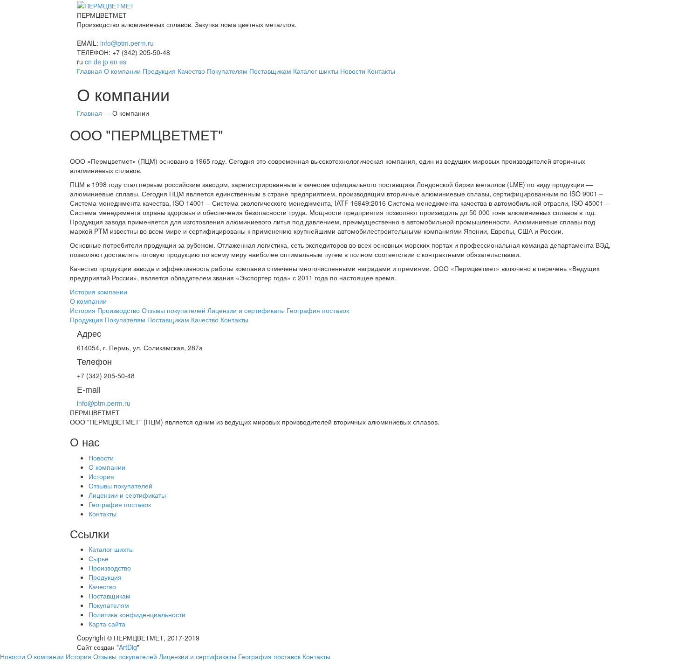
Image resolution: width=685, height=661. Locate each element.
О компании (107, 467)
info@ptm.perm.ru (127, 43)
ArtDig (128, 647)
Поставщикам (109, 595)
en (113, 61)
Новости (101, 457)
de (97, 61)
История (101, 476)
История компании (98, 291)
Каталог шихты (111, 549)
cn (88, 61)
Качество (102, 586)
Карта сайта (107, 623)
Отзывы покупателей (120, 485)
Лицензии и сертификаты (127, 495)
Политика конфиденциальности (137, 614)
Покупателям (109, 605)
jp (105, 61)
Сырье (99, 558)
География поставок (120, 504)
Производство (110, 567)
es (122, 61)
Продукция (105, 577)
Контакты (102, 513)
